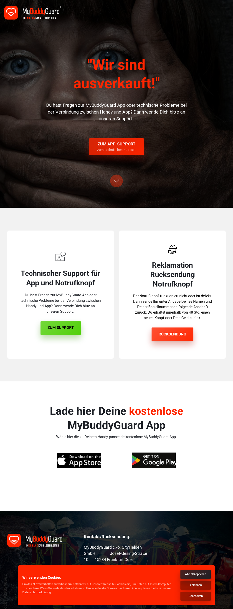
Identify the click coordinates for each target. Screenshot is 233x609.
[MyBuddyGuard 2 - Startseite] (33, 12)
